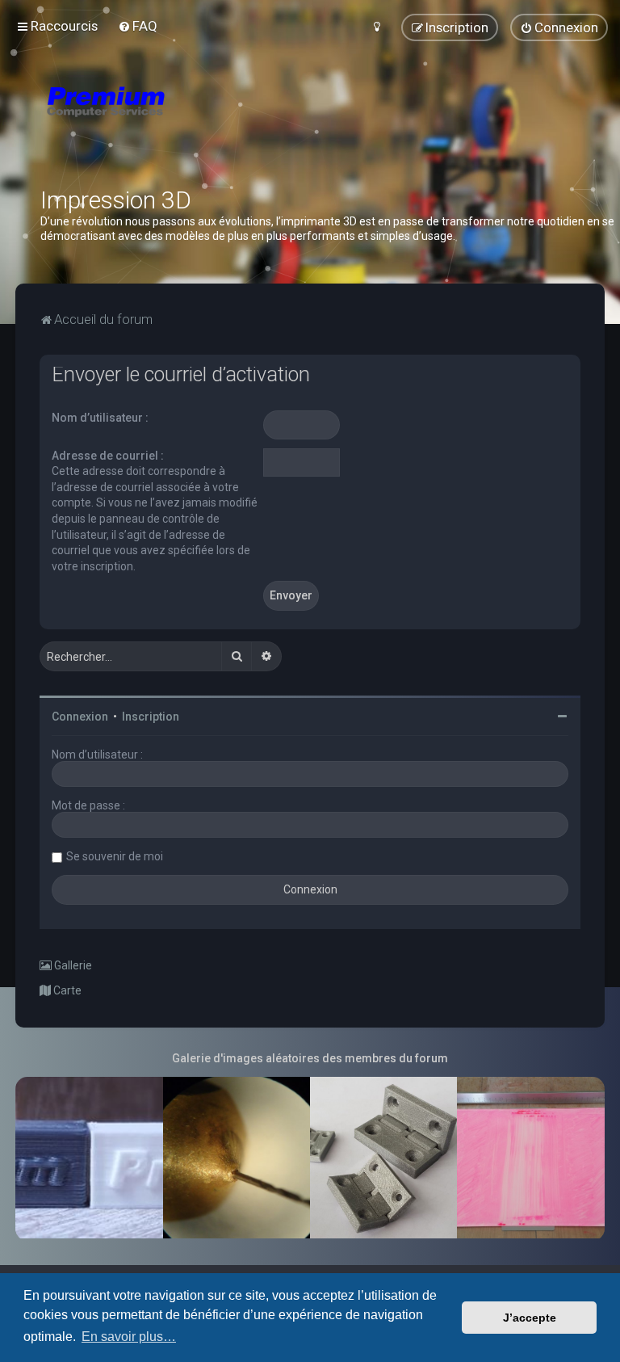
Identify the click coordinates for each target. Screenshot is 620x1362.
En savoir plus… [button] (129, 1336)
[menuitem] (137, 26)
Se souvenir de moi (114, 856)
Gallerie (72, 965)
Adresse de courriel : (108, 455)
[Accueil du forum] (201, 121)
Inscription (150, 716)
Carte (66, 990)
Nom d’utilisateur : (100, 417)
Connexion (80, 716)
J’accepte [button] (529, 1317)
